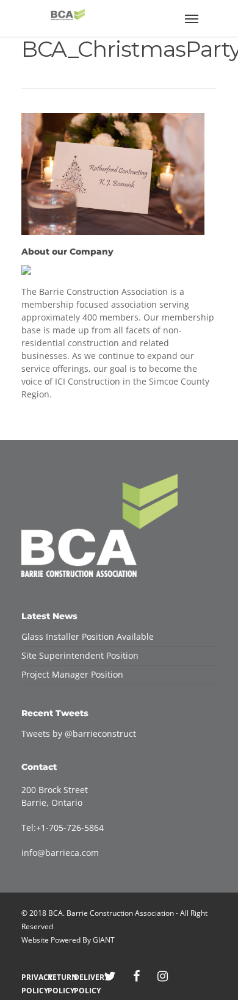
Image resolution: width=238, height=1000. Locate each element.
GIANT (104, 940)
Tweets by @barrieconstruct (78, 733)
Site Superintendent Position (80, 655)
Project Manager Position (72, 674)
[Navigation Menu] (191, 18)
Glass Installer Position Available (87, 636)
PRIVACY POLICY (31, 977)
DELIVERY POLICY (84, 977)
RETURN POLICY (58, 977)
